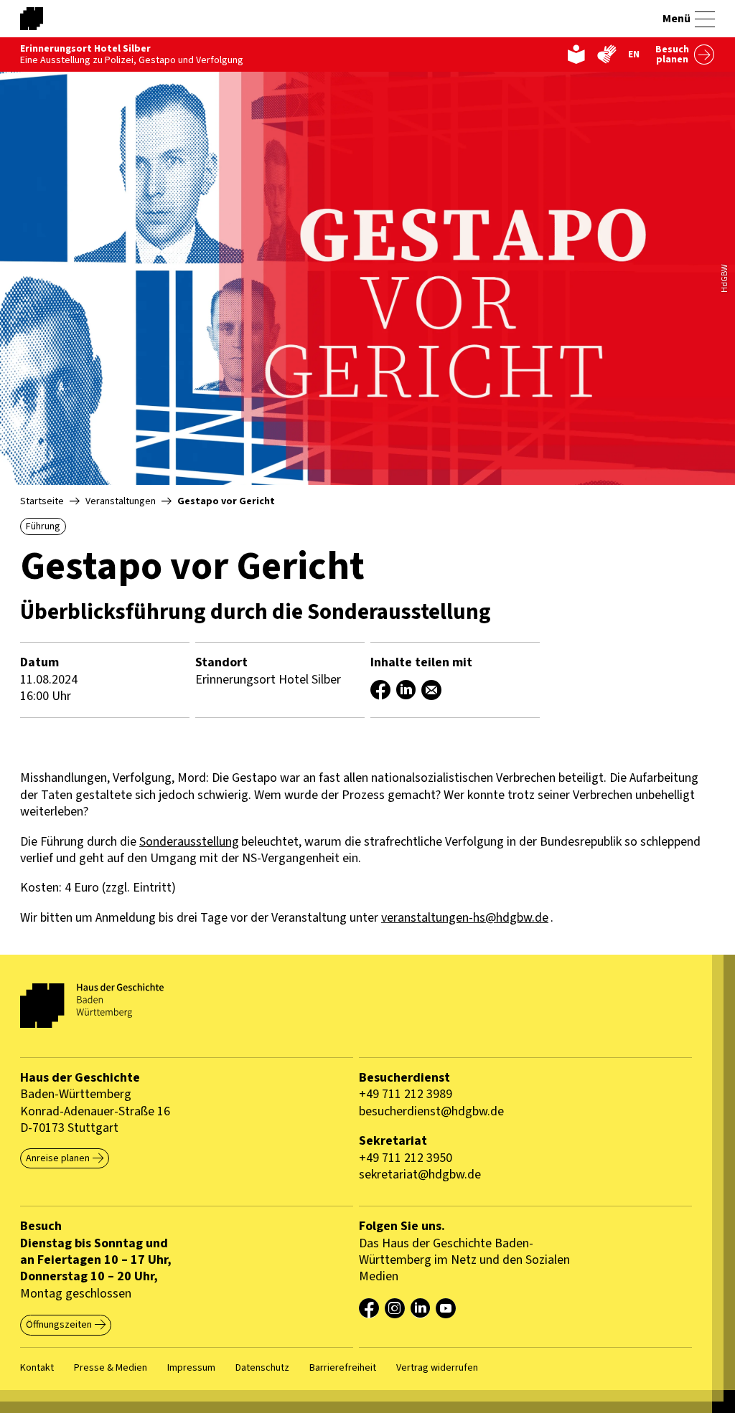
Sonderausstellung (189, 842)
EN (634, 54)
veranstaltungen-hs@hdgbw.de (464, 918)
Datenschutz (262, 1368)
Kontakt (37, 1368)
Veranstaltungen (120, 501)
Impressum (191, 1368)
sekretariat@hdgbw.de (420, 1174)
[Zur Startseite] (56, 18)
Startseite (42, 501)
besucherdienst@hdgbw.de (431, 1111)
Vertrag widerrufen (437, 1368)
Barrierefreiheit (342, 1368)
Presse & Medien (110, 1368)
